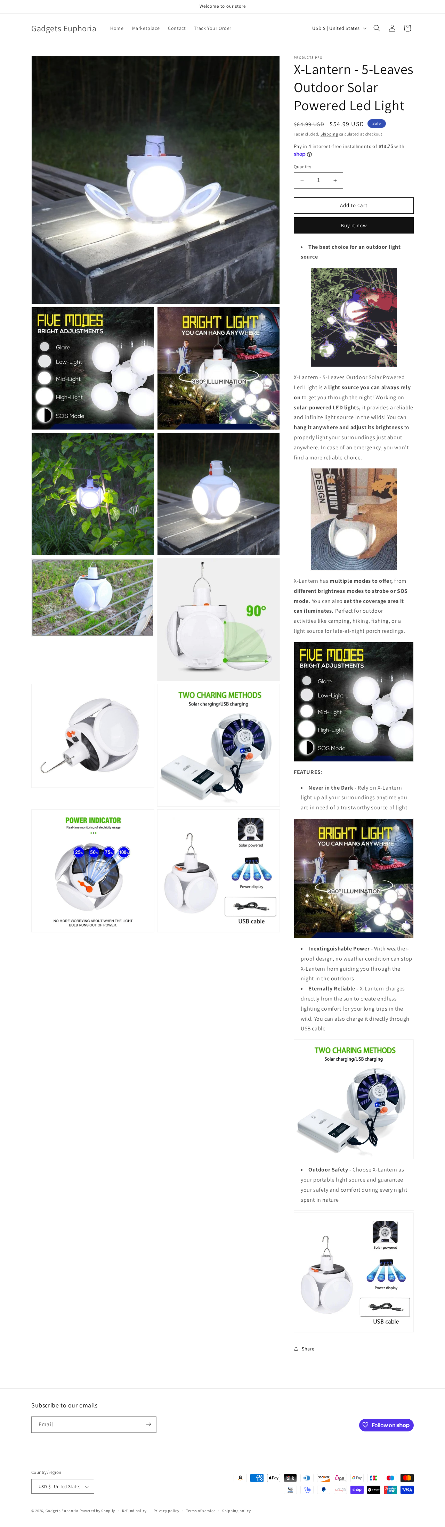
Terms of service (200, 1510)
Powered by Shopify (97, 1511)
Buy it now (354, 225)
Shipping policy (236, 1510)
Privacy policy (166, 1510)
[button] (377, 28)
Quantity (302, 167)
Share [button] (308, 1349)
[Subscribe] (148, 1424)
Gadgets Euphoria (62, 1511)
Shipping (329, 134)
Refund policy (134, 1510)
